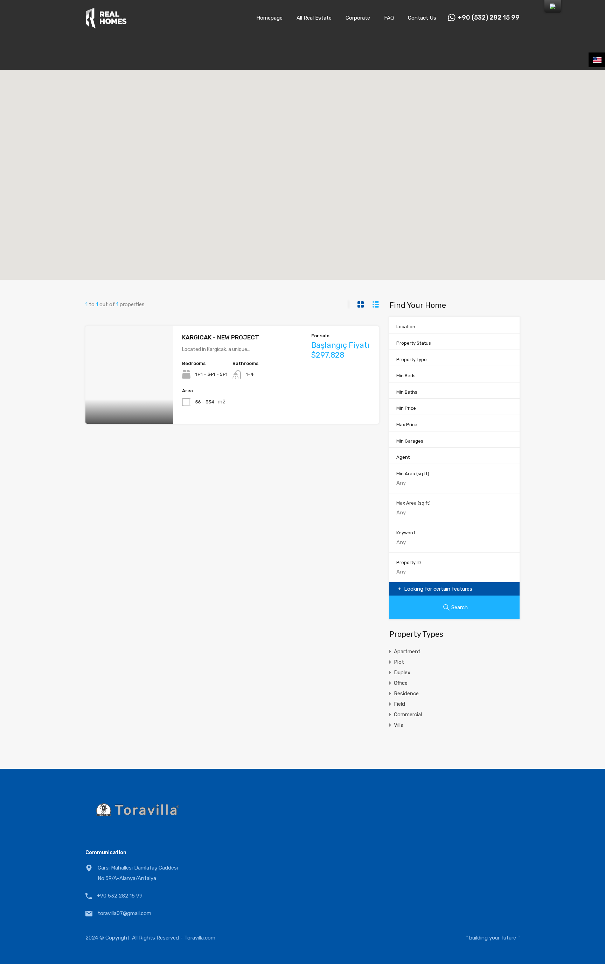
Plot (399, 662)
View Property (129, 404)
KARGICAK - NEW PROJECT (220, 337)
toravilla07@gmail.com (124, 913)
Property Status (413, 343)
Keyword (405, 532)
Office (401, 683)
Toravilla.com (199, 938)
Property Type (411, 359)
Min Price (406, 408)
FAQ (389, 18)
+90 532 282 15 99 (119, 896)
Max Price (406, 424)
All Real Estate (314, 18)
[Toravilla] (106, 25)
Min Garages (409, 441)
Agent (403, 457)
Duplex (402, 672)
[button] (309, 175)
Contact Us (422, 18)
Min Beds (406, 375)
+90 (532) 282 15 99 (489, 17)
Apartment (407, 651)
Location (405, 326)
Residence (406, 693)
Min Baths (406, 392)
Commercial (408, 714)
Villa (398, 725)
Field (399, 704)
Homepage (269, 18)
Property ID (408, 562)
